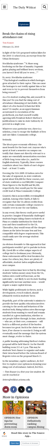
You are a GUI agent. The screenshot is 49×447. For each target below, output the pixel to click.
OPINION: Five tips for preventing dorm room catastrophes (12, 423)
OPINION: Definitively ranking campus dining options (35, 423)
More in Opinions (16, 397)
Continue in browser (30, 443)
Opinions (24, 24)
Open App (15, 443)
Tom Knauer (8, 42)
